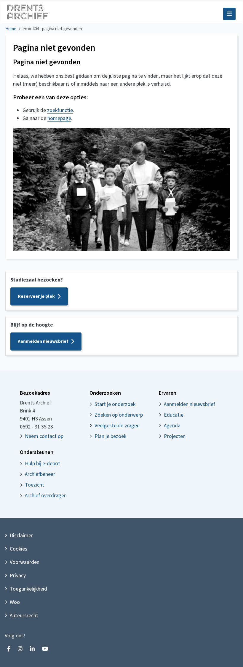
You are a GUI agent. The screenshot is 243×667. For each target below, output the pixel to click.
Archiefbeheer (40, 474)
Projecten (175, 436)
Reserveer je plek (36, 296)
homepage (59, 118)
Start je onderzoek (115, 404)
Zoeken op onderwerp (119, 415)
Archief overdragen (46, 495)
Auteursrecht (24, 615)
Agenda (172, 425)
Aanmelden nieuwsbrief (43, 341)
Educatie (173, 415)
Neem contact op (44, 436)
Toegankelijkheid (28, 589)
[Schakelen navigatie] (229, 13)
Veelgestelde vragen (117, 425)
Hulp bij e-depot (42, 463)
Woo (15, 602)
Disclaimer (21, 535)
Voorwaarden (24, 562)
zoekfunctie (60, 110)
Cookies (18, 549)
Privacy (18, 575)
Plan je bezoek (110, 436)
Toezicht (34, 485)
